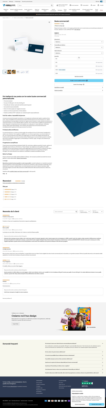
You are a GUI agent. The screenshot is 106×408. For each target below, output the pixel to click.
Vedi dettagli (77, 29)
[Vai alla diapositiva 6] (27, 72)
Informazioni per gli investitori (65, 386)
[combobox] (34, 5)
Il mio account (39, 382)
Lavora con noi (62, 384)
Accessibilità (39, 391)
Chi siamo (61, 382)
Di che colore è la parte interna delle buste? (55, 351)
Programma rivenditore (41, 389)
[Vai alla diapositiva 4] (18, 72)
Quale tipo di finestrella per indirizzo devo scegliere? (57, 365)
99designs (11, 1)
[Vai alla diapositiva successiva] (50, 44)
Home (10, 400)
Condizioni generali (24, 400)
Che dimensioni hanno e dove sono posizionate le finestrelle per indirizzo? (62, 369)
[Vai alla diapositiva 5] (23, 72)
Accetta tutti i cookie (96, 404)
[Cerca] (51, 5)
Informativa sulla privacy (15, 400)
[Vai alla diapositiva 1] (5, 72)
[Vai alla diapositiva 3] (14, 72)
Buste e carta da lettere (18, 17)
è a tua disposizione (12, 386)
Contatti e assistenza (40, 384)
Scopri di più (15, 323)
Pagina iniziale (6, 17)
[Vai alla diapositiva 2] (9, 72)
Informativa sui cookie (76, 401)
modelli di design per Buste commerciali (19, 171)
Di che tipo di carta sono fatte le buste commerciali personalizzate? (60, 343)
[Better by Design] (63, 26)
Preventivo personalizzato (27, 1)
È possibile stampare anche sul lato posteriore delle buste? (58, 358)
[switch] (100, 1)
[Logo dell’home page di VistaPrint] (9, 5)
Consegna (38, 386)
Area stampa (61, 387)
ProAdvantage (17, 1)
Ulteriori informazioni (65, 14)
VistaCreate (5, 1)
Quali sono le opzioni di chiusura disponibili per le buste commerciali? (61, 362)
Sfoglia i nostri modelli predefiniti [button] (78, 80)
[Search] (76, 211)
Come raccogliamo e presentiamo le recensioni (14, 183)
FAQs (4, 173)
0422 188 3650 (5, 400)
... (11, 17)
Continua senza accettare (77, 391)
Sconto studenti (39, 393)
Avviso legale (30, 400)
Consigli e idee (39, 387)
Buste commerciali (29, 17)
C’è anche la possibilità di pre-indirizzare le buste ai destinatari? (59, 355)
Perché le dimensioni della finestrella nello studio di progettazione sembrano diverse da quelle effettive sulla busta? (72, 372)
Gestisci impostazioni (80, 404)
